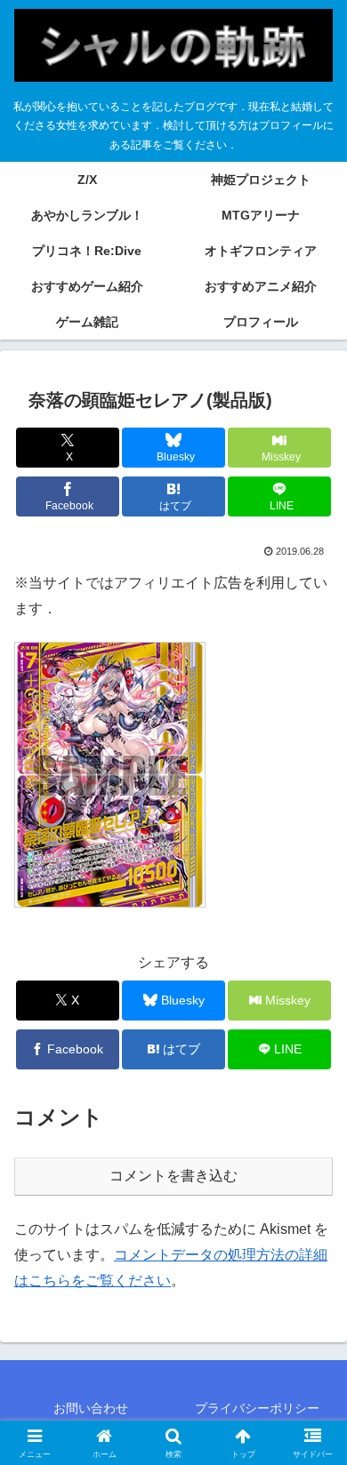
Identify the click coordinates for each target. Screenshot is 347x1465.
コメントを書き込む (173, 1175)
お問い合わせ (90, 1408)
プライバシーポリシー (257, 1408)
